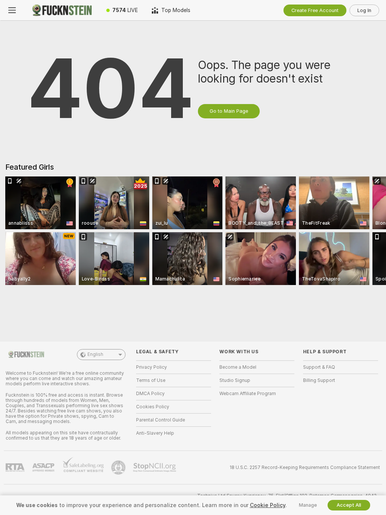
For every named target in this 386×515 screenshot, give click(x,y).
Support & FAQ (319, 367)
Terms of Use (150, 380)
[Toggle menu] (12, 10)
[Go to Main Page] (62, 10)
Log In (364, 10)
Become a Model (237, 367)
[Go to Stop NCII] (155, 467)
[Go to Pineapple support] (119, 467)
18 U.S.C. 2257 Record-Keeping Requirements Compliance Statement (305, 467)
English (95, 354)
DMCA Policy (150, 393)
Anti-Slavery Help (155, 433)
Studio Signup (234, 380)
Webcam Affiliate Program (247, 393)
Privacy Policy (151, 367)
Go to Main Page (229, 111)
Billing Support (319, 380)
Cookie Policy (267, 505)
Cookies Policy (152, 406)
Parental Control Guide (160, 420)
